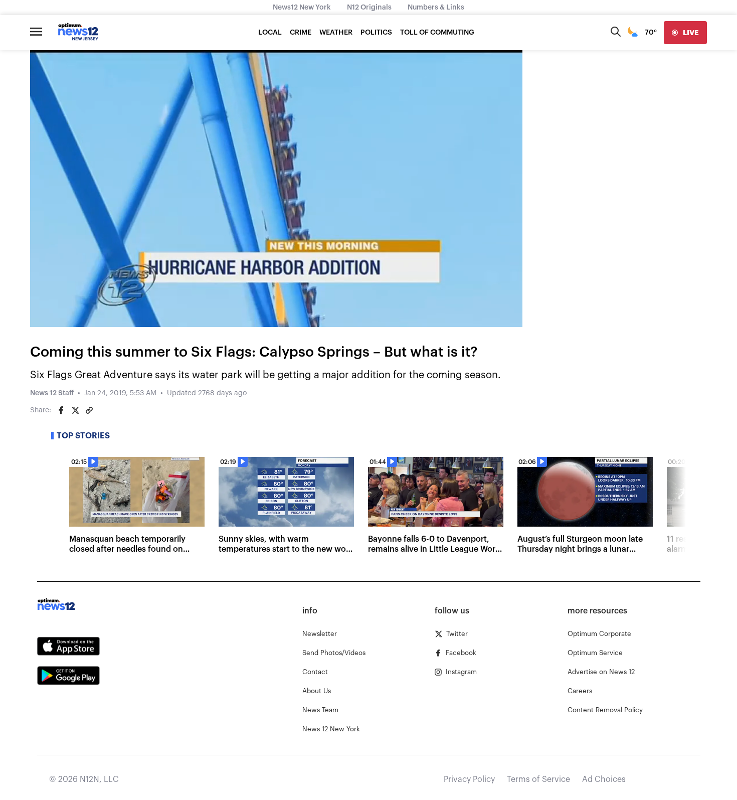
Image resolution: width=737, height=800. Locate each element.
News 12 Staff (52, 393)
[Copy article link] (89, 410)
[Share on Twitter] (75, 410)
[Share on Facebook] (61, 410)
